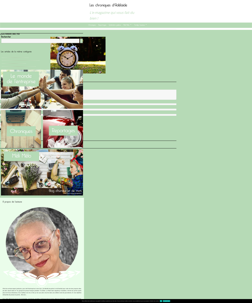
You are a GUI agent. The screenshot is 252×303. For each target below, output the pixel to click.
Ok (161, 300)
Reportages (102, 24)
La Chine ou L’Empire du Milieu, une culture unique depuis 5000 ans (21, 59)
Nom (1, 102)
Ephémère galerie (115, 24)
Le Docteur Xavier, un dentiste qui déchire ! (14, 62)
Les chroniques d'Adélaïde (108, 4)
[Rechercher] (81, 41)
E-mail (1, 107)
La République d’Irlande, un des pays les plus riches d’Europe (19, 65)
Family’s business (139, 24)
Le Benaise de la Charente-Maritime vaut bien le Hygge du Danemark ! (21, 68)
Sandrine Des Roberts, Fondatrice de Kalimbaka (15, 56)
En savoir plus (167, 300)
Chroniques (92, 24)
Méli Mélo (126, 24)
